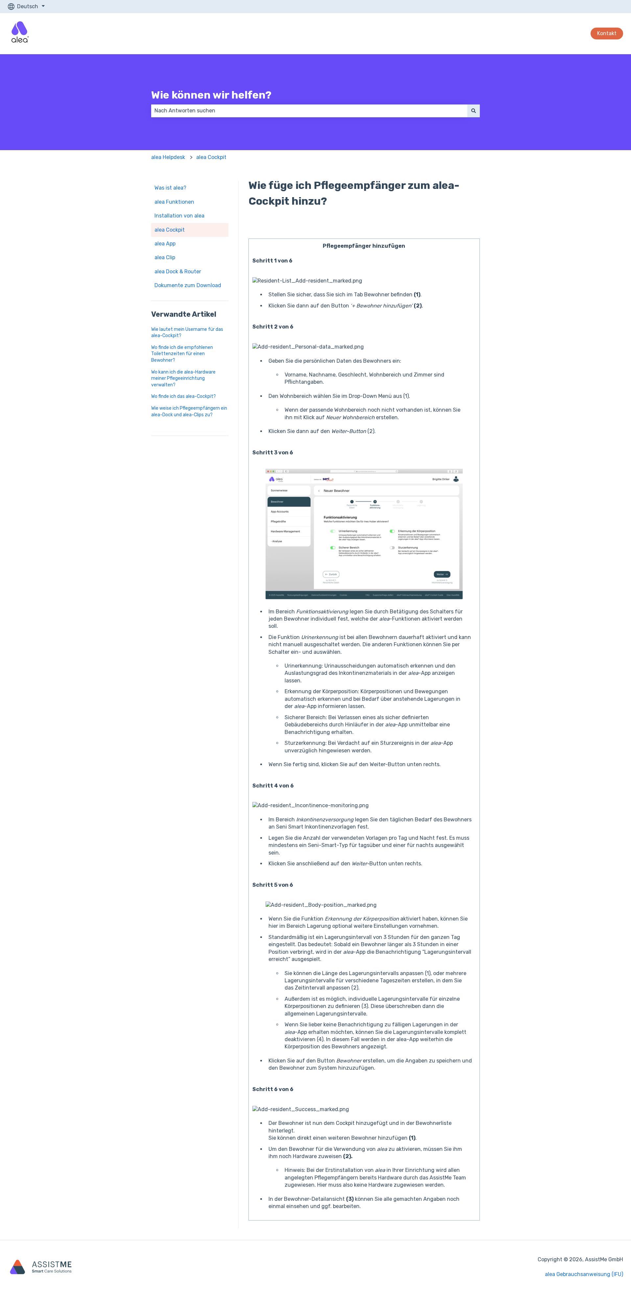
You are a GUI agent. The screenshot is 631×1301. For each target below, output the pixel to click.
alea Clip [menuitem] (164, 257)
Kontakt (607, 33)
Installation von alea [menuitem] (179, 216)
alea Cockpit (211, 157)
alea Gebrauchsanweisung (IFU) (584, 1274)
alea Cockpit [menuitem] (169, 230)
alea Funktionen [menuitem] (174, 202)
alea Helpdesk (168, 157)
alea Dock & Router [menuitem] (177, 271)
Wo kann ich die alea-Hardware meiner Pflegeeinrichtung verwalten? (183, 378)
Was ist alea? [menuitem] (170, 188)
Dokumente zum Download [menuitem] (187, 285)
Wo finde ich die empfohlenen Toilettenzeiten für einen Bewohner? (182, 354)
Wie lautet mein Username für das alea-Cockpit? (187, 333)
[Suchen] (473, 110)
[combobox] (309, 110)
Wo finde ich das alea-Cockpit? (183, 396)
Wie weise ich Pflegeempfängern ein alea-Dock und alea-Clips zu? (189, 411)
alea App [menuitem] (164, 243)
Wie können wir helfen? (211, 95)
